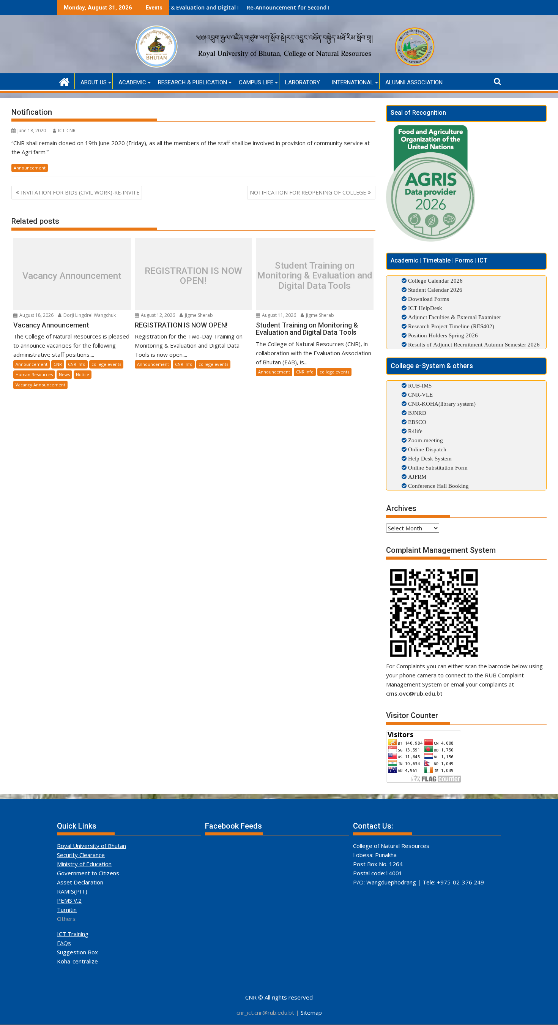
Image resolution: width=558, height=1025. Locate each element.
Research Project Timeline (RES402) (451, 326)
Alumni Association (414, 82)
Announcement (30, 168)
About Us (93, 82)
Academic (132, 82)
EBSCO (416, 422)
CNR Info (76, 364)
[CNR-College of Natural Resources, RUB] (64, 81)
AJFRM (416, 476)
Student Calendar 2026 (435, 290)
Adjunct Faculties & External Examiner (454, 317)
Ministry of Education (84, 864)
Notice (82, 374)
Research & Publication (192, 82)
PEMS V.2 (69, 900)
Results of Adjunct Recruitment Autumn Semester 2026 (474, 344)
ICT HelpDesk (425, 308)
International (353, 82)
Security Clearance (81, 855)
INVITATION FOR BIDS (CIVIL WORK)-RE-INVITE (80, 192)
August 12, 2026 (157, 315)
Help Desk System (429, 458)
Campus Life (256, 82)
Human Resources (34, 374)
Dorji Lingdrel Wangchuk (89, 315)
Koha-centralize (77, 961)
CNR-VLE (420, 394)
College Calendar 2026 (435, 280)
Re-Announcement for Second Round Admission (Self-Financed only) (301, 7)
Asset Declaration (80, 882)
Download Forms (428, 299)
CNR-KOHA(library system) (441, 404)
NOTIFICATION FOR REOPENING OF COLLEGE (308, 192)
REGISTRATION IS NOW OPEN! (193, 276)
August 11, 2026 (278, 315)
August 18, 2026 (36, 315)
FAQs (64, 943)
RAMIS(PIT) (72, 891)
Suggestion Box (77, 952)
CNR (58, 364)
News (64, 374)
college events (106, 364)
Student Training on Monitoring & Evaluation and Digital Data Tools (314, 276)
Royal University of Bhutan (91, 845)
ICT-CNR (67, 130)
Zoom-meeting (425, 440)
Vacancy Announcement (71, 276)
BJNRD (416, 413)
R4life (414, 431)
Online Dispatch (426, 449)
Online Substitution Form (437, 467)
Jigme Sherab (198, 315)
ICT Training (72, 934)
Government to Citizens (88, 873)
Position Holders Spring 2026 (443, 335)
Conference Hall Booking (438, 486)
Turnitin (67, 909)
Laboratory (302, 82)
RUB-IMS (419, 385)
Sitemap (311, 1012)
